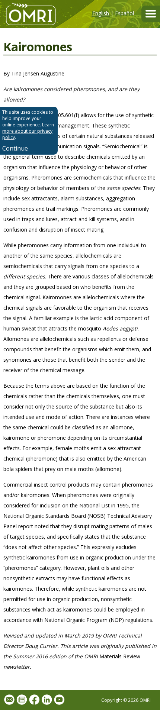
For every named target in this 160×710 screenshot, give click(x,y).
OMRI (28, 14)
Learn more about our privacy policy (28, 131)
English (100, 13)
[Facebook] (34, 700)
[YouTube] (59, 700)
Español (124, 13)
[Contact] (9, 700)
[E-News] (21, 700)
